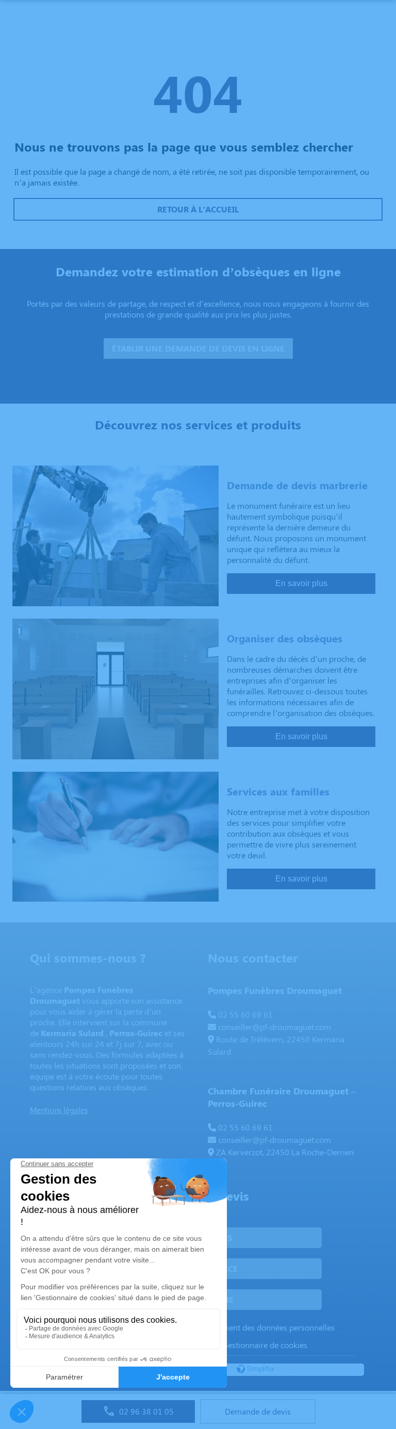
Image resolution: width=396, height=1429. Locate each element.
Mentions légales (59, 1110)
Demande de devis (258, 1411)
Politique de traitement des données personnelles (247, 1327)
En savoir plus (301, 583)
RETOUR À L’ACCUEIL (198, 209)
